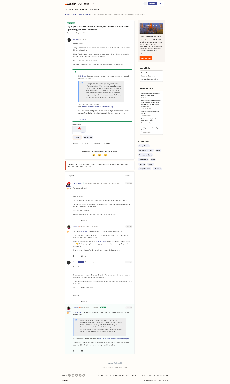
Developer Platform (117, 375)
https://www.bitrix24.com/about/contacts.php (97, 107)
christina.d (76, 226)
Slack (153, 159)
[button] (152, 3)
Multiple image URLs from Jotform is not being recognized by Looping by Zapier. (150, 128)
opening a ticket (101, 241)
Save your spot (146, 58)
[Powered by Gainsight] (115, 363)
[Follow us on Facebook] (69, 375)
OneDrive (77, 137)
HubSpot (142, 164)
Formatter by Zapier (145, 155)
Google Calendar (144, 169)
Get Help (68, 9)
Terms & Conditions (107, 367)
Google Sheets (144, 146)
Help (106, 375)
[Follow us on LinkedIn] (73, 375)
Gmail (158, 150)
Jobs (134, 375)
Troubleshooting (84, 14)
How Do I (144, 97)
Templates (151, 375)
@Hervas (83, 76)
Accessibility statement (121, 367)
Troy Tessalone (77, 183)
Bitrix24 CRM (88, 137)
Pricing (100, 375)
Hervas (75, 39)
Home (67, 14)
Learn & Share (80, 9)
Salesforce (157, 169)
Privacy (165, 380)
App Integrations (162, 375)
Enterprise (141, 375)
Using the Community (148, 76)
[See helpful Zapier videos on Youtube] (83, 375)
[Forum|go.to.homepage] (80, 3)
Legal (159, 380)
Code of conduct (147, 73)
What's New (94, 9)
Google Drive (143, 159)
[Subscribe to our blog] (76, 375)
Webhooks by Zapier (146, 150)
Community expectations (149, 79)
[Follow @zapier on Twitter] (80, 375)
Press (128, 375)
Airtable (150, 164)
